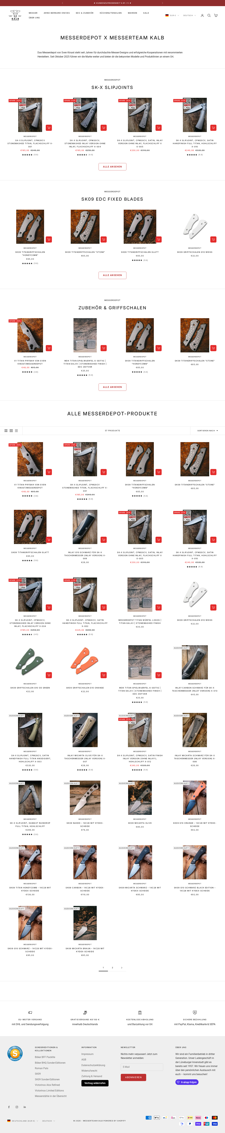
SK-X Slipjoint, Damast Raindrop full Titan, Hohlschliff (30, 824)
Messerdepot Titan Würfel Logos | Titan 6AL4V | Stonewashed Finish (139, 621)
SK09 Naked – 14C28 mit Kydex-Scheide (85, 824)
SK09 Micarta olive (140, 823)
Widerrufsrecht (89, 1070)
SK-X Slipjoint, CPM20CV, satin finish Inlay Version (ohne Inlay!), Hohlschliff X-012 (140, 758)
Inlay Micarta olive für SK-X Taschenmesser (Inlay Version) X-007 (85, 758)
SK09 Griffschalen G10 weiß (195, 252)
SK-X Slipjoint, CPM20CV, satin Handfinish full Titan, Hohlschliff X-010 (195, 143)
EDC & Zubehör (85, 13)
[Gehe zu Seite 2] (121, 967)
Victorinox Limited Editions (49, 1090)
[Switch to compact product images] (16, 431)
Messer (33, 13)
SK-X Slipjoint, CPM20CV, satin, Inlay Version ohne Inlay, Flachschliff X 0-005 (140, 143)
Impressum (87, 1054)
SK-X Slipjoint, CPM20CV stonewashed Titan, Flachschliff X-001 (30, 143)
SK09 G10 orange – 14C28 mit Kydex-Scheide (194, 824)
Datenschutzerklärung (93, 1065)
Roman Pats (41, 1068)
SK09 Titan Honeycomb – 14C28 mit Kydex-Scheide (30, 889)
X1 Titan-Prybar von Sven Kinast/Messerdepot (30, 362)
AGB (83, 1059)
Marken (132, 13)
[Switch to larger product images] (6, 431)
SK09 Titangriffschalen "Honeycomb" (30, 253)
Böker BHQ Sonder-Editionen (50, 1062)
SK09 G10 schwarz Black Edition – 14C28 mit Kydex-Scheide (195, 889)
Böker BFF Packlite (45, 1057)
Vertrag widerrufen (94, 1083)
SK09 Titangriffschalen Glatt (140, 252)
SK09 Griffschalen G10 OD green (30, 688)
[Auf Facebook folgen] (8, 1107)
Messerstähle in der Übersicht (51, 1096)
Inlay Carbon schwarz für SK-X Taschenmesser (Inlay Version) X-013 (195, 689)
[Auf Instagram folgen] (16, 1107)
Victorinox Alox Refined (47, 1084)
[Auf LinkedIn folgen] (24, 1107)
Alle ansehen (112, 166)
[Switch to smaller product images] (11, 431)
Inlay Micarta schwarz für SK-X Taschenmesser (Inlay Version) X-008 (195, 758)
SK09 (38, 1073)
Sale (146, 13)
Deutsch (188, 15)
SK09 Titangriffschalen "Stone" (85, 252)
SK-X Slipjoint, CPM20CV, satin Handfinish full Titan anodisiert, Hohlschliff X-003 (30, 758)
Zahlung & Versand (91, 1076)
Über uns (34, 18)
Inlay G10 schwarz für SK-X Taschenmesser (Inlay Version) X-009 (85, 555)
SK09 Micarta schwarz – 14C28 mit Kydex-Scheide (140, 889)
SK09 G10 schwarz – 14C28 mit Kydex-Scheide (30, 950)
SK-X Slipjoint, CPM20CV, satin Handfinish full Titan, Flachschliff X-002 (85, 623)
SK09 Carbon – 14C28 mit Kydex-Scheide (85, 889)
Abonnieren (133, 1077)
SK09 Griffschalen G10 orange (85, 688)
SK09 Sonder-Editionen (47, 1079)
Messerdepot (30, 136)
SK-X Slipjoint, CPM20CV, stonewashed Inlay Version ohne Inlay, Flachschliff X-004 (85, 143)
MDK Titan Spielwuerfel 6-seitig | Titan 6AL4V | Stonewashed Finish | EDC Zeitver (85, 364)
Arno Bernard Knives (57, 13)
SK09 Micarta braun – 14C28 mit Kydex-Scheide (85, 950)
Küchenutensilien (111, 13)
